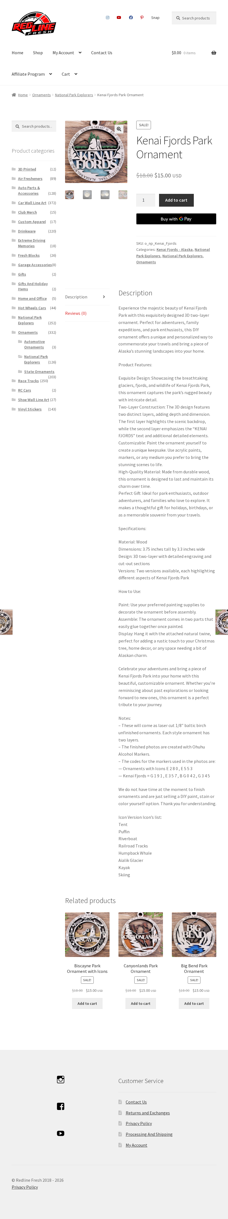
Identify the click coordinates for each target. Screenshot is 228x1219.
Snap (155, 17)
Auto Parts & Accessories (29, 190)
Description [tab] (76, 297)
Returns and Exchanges (148, 1113)
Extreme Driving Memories (31, 243)
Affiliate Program (28, 74)
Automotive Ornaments (34, 344)
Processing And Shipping (149, 1134)
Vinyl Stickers (30, 409)
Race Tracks (28, 380)
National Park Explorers (74, 94)
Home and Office (32, 298)
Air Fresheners (30, 178)
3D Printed (27, 169)
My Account (63, 52)
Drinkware (27, 231)
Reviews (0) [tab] (75, 313)
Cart (66, 74)
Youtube (119, 17)
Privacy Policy (139, 1123)
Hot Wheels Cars (32, 307)
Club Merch (27, 212)
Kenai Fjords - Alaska (175, 249)
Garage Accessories (35, 264)
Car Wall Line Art (32, 202)
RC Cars (24, 390)
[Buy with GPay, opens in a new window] (176, 218)
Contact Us (101, 52)
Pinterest (142, 17)
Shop (38, 52)
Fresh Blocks (29, 255)
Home (17, 52)
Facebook (131, 17)
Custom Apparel (32, 221)
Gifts (22, 274)
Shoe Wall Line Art (33, 399)
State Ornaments (39, 371)
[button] (119, 129)
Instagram (108, 17)
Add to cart (176, 200)
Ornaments (41, 94)
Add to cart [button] (87, 1003)
